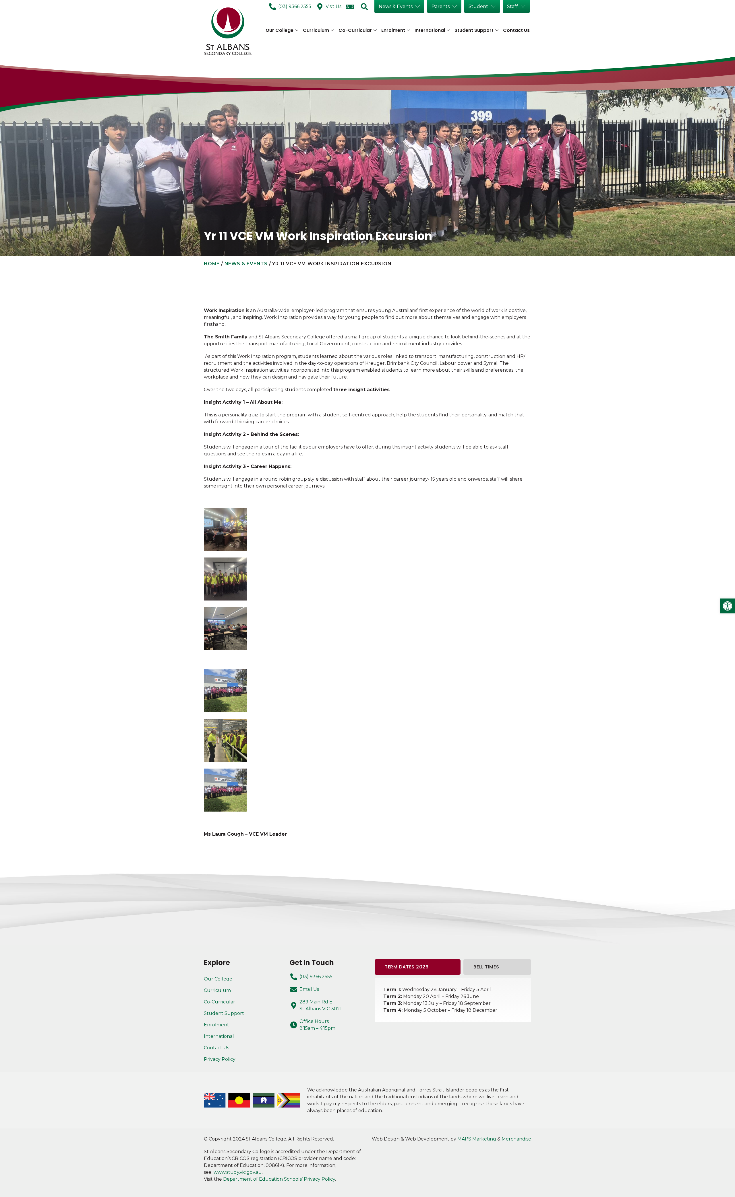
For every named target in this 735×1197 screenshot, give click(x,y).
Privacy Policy (219, 1059)
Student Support (474, 30)
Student (478, 6)
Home (212, 263)
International (430, 30)
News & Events (396, 6)
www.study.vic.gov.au (238, 1172)
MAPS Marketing (476, 1139)
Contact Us (516, 30)
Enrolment (393, 30)
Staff (512, 6)
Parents (441, 6)
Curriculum (316, 30)
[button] (727, 605)
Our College (279, 30)
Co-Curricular (355, 30)
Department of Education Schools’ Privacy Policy (279, 1179)
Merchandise (516, 1139)
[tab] (418, 967)
